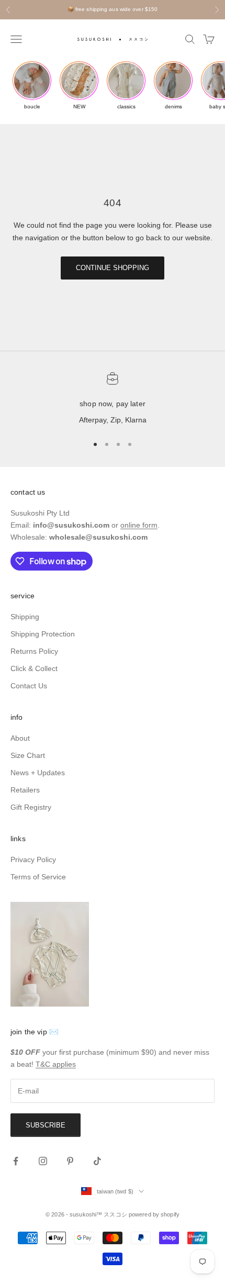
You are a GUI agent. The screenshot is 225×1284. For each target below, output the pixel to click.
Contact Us (28, 686)
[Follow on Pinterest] (70, 1161)
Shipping (24, 616)
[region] (112, 399)
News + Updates (37, 772)
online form (139, 525)
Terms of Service (38, 877)
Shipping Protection (42, 634)
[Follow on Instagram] (43, 1161)
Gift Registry (30, 807)
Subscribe (45, 1125)
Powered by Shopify (154, 1214)
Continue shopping (112, 268)
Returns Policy (34, 651)
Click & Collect (34, 668)
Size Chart (27, 755)
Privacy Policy (33, 859)
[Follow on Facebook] (15, 1161)
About (20, 738)
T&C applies (56, 1064)
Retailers (25, 790)
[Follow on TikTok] (97, 1161)
